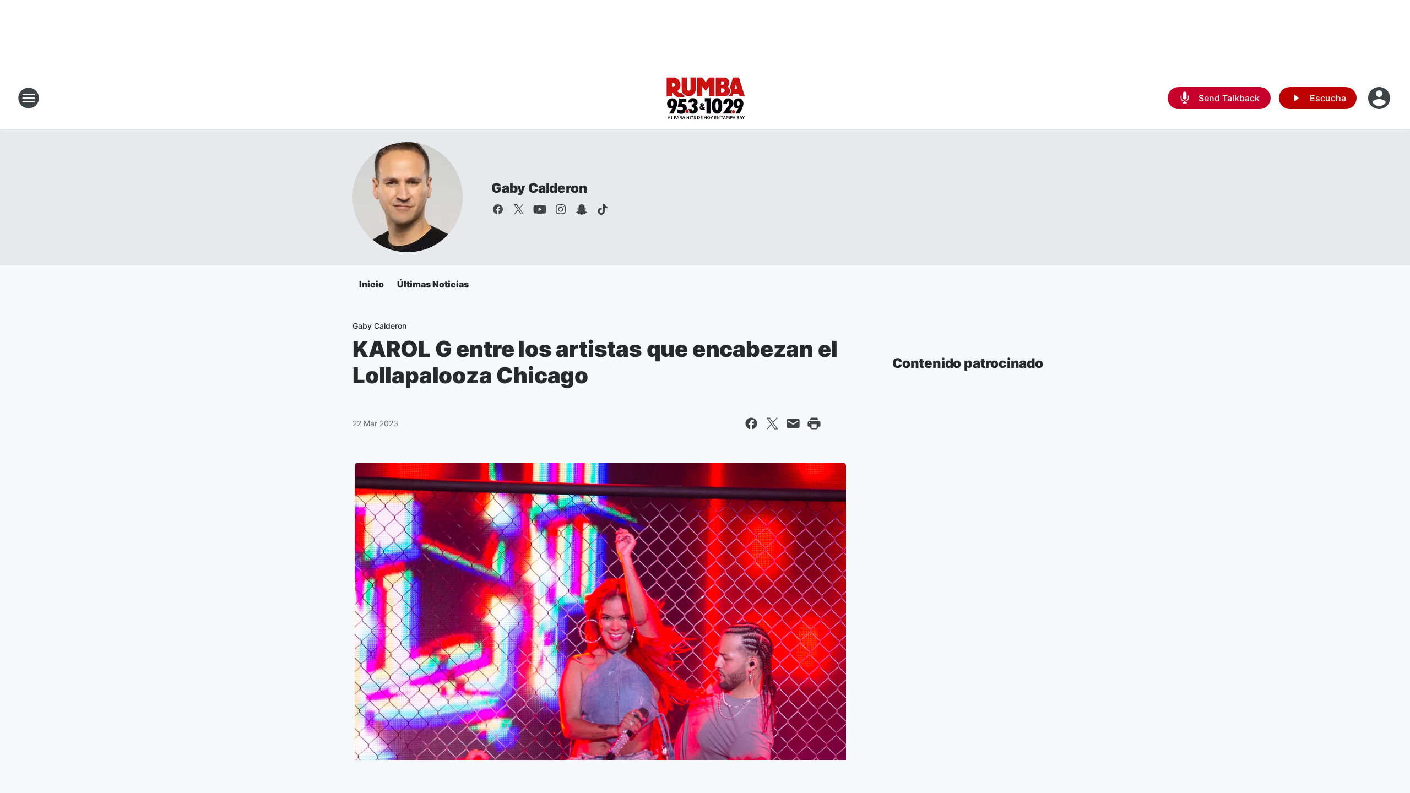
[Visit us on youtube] (539, 209)
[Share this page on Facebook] (751, 423)
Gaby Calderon (539, 188)
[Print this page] (814, 423)
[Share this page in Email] (793, 423)
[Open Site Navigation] (29, 98)
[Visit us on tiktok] (602, 209)
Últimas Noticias (433, 284)
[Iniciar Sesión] (1380, 98)
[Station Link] (705, 98)
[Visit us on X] (518, 209)
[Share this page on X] (772, 423)
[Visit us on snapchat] (581, 209)
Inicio (371, 284)
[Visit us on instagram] (560, 209)
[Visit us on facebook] (498, 209)
